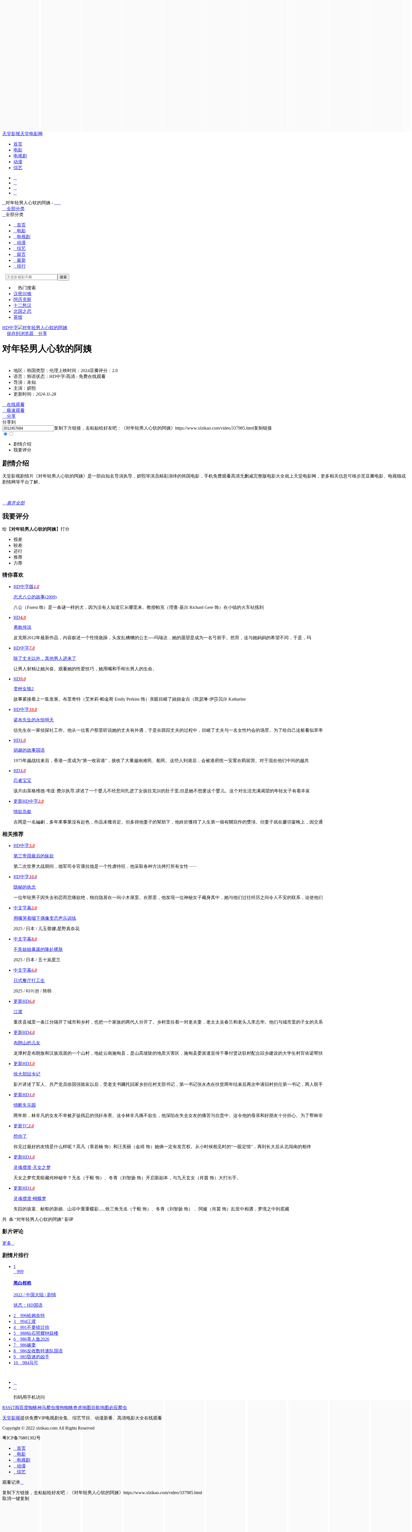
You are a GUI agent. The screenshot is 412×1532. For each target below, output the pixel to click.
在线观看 (13, 404)
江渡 (17, 1011)
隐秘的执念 (24, 887)
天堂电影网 (31, 133)
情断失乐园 (24, 1105)
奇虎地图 (82, 1407)
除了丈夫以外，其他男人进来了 (44, 658)
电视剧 (20, 155)
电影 (17, 150)
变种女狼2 (23, 688)
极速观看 (13, 410)
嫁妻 (24, 1345)
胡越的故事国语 (29, 750)
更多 (8, 1243)
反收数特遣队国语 (38, 1350)
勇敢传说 (22, 627)
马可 (25, 1362)
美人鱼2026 (31, 1339)
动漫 (17, 161)
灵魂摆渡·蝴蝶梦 (29, 1198)
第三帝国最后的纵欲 (33, 856)
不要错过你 (31, 1327)
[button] (22, 444)
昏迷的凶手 (31, 1356)
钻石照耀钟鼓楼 (35, 1333)
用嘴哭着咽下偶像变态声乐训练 (44, 918)
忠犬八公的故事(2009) (35, 597)
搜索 (63, 277)
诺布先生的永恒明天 (33, 719)
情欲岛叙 (22, 811)
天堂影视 (11, 133)
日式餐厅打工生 (29, 980)
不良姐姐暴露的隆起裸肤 (38, 949)
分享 (40, 333)
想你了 (20, 1136)
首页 (17, 144)
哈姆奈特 (29, 1315)
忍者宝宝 (22, 780)
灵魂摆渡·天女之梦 (32, 1167)
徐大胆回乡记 (26, 1074)
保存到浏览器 (20, 333)
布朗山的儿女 (26, 1042)
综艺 (17, 167)
